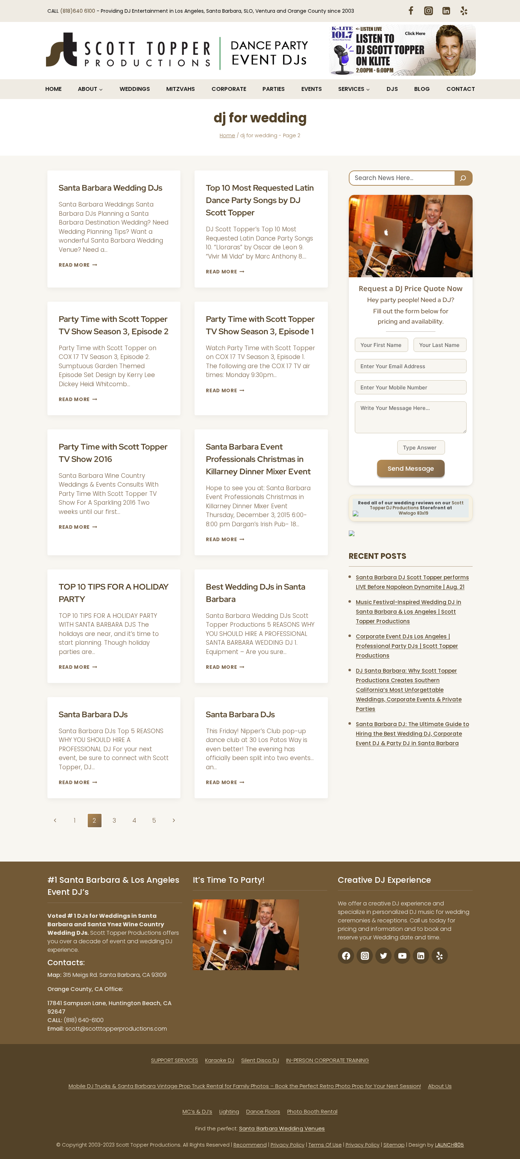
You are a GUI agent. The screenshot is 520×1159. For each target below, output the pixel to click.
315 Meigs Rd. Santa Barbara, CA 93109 (115, 975)
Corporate (229, 89)
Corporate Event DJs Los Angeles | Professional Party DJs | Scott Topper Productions (407, 646)
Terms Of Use (325, 1144)
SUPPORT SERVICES (174, 1060)
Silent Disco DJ (260, 1060)
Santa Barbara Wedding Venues (282, 1128)
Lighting (229, 1111)
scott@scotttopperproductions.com (116, 1029)
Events (311, 89)
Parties (273, 89)
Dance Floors (263, 1111)
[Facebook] (411, 10)
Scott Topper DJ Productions (417, 505)
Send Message (411, 468)
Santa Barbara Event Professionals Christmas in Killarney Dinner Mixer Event (258, 459)
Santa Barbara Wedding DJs (110, 187)
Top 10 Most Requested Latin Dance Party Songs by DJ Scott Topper (260, 200)
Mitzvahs (180, 89)
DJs (392, 89)
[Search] (463, 178)
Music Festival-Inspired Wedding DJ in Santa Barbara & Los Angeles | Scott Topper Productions (408, 611)
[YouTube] (402, 956)
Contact (460, 89)
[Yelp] (464, 10)
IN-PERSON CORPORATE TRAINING (327, 1060)
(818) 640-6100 (84, 1020)
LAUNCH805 (449, 1144)
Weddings (135, 89)
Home (53, 89)
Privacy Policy (288, 1144)
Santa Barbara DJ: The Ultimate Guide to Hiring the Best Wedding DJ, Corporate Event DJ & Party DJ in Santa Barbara (412, 733)
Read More (78, 265)
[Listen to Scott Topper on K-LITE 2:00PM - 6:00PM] (402, 50)
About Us (440, 1086)
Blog (422, 89)
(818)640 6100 (78, 11)
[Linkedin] (446, 10)
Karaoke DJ (219, 1060)
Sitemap (394, 1144)
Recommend (250, 1144)
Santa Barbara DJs (93, 714)
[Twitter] (383, 956)
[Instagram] (428, 10)
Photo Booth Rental (312, 1111)
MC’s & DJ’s (197, 1111)
